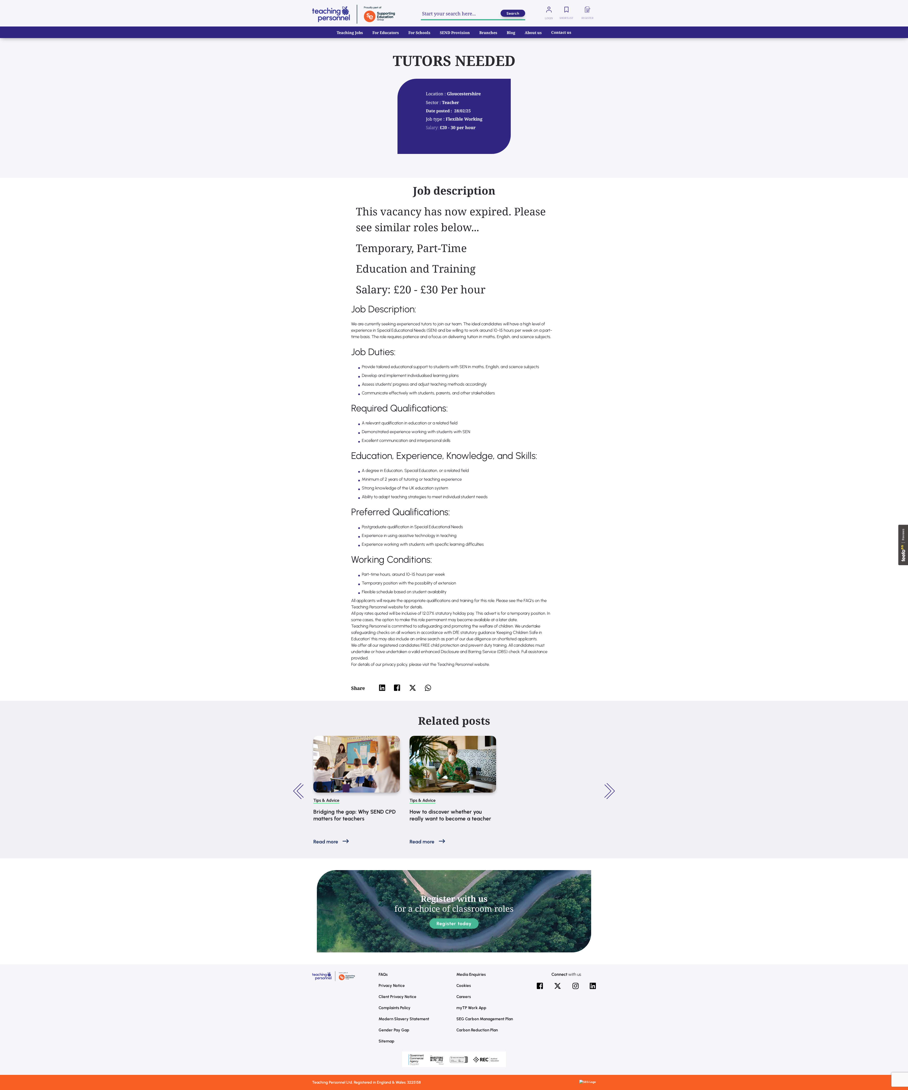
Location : (436, 93)
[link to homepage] (353, 14)
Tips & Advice (326, 800)
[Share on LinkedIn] (382, 687)
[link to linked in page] (593, 986)
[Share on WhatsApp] (428, 687)
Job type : (436, 119)
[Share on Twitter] (412, 687)
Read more (325, 842)
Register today (454, 923)
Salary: (432, 127)
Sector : (434, 102)
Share (358, 688)
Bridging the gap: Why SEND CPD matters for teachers (354, 815)
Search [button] (512, 13)
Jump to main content (27, 7)
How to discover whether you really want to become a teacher (450, 815)
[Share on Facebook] (397, 687)
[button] (299, 791)
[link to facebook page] (540, 986)
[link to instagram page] (575, 986)
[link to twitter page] (557, 986)
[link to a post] (356, 764)
